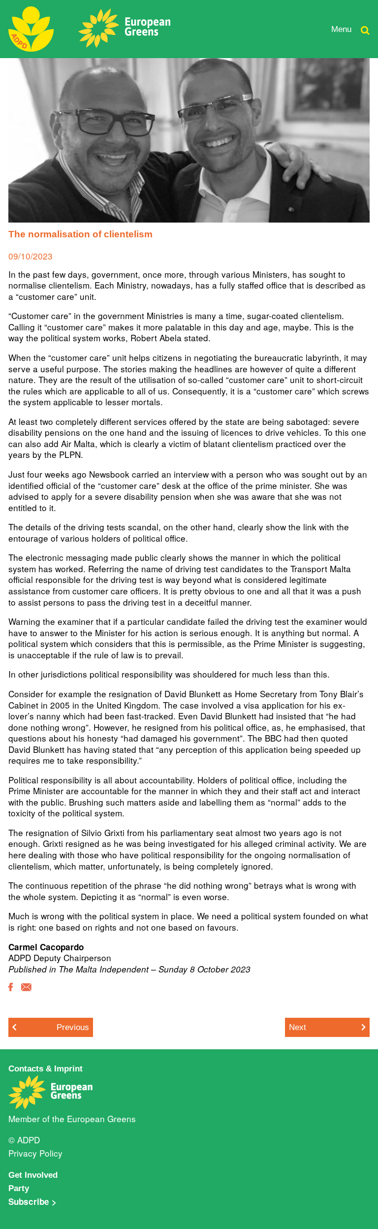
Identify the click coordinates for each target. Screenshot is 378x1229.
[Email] (26, 994)
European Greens (101, 1118)
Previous (73, 1027)
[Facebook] (10, 994)
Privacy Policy (35, 1153)
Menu (341, 29)
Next (297, 1027)
